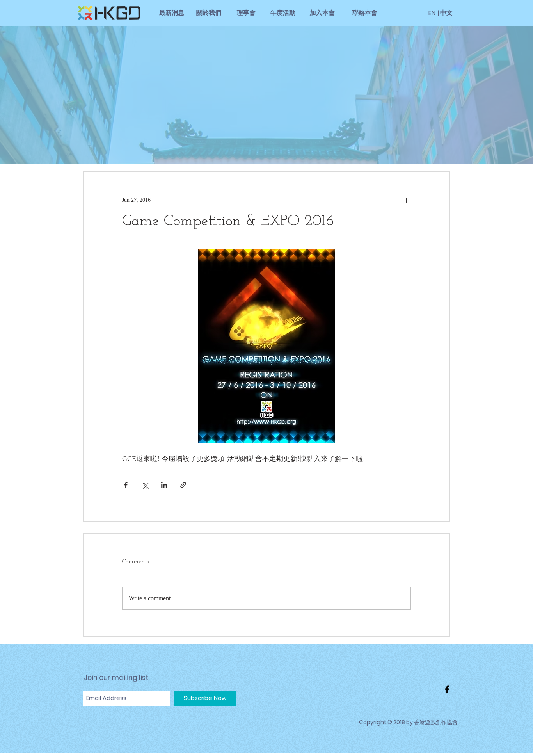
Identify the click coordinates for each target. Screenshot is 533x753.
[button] (438, 13)
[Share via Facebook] (126, 485)
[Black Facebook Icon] (447, 689)
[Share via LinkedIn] (164, 485)
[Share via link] (183, 485)
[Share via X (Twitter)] (145, 485)
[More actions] (406, 200)
